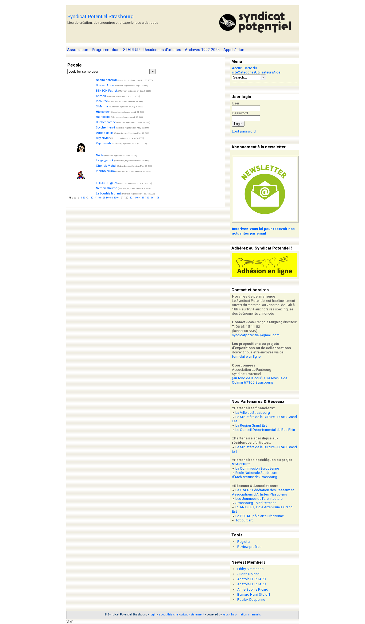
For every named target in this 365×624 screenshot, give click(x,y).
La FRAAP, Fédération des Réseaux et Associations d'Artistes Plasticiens (263, 492)
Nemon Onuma (106, 188)
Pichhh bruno (105, 171)
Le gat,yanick (105, 160)
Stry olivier (103, 138)
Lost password (244, 131)
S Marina (102, 106)
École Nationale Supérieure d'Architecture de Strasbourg (254, 475)
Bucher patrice (106, 122)
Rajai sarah (103, 143)
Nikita (100, 155)
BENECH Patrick (107, 90)
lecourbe (102, 101)
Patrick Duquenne (251, 600)
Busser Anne (105, 85)
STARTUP (240, 464)
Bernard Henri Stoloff (253, 594)
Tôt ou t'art (244, 520)
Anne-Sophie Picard (252, 589)
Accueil (237, 68)
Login (238, 124)
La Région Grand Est (251, 425)
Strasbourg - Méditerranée (255, 503)
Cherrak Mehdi (106, 165)
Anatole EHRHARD (251, 579)
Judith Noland (248, 574)
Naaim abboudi (106, 80)
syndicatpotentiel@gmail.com (255, 335)
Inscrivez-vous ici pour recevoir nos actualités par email (263, 231)
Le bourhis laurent (108, 193)
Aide (276, 72)
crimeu (101, 96)
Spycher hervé (105, 127)
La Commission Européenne (257, 468)
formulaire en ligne (246, 356)
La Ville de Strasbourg (252, 413)
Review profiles (249, 547)
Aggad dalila (105, 133)
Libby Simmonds (250, 569)
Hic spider (103, 112)
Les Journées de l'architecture (258, 499)
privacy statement (192, 614)
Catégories (246, 72)
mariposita (103, 117)
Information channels (246, 614)
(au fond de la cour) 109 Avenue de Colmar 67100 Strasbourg (259, 380)
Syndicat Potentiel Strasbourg (100, 16)
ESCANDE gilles (107, 183)
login (153, 614)
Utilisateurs (264, 72)
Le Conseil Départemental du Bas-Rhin (265, 430)
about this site (168, 614)
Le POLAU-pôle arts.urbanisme (259, 516)
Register (243, 542)
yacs (226, 614)
